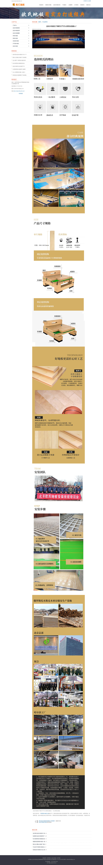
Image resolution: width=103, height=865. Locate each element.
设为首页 (85, 0)
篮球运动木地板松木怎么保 (39, 849)
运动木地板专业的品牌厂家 (18, 66)
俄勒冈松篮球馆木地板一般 (39, 841)
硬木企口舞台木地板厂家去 (39, 844)
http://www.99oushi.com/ (19, 91)
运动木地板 (15, 46)
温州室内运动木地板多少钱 (39, 833)
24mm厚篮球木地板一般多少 (19, 72)
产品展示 (64, 4)
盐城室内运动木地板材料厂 (39, 836)
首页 (39, 22)
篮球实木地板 (48, 4)
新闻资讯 (82, 4)
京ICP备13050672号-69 (51, 863)
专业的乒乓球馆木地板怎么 (39, 847)
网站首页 (41, 4)
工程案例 (70, 4)
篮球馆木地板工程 (45, 813)
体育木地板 (15, 35)
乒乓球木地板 (16, 43)
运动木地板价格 (56, 4)
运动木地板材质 (16, 30)
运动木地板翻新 (16, 33)
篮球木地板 (15, 38)
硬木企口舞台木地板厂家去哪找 (19, 57)
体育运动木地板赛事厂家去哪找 (19, 75)
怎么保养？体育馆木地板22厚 (19, 60)
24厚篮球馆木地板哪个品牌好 (19, 69)
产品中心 (15, 25)
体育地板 (21, 93)
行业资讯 (44, 22)
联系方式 (88, 4)
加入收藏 (89, 0)
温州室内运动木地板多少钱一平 (19, 54)
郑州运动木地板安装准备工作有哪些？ (47, 821)
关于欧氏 (76, 4)
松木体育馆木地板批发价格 (18, 63)
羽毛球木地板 (16, 41)
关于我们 (58, 858)
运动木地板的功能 (43, 822)
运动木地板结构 (16, 28)
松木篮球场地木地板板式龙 (39, 838)
